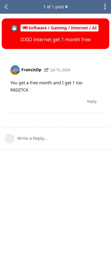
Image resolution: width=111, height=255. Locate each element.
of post (53, 6)
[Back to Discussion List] (6, 7)
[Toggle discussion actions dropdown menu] (105, 7)
